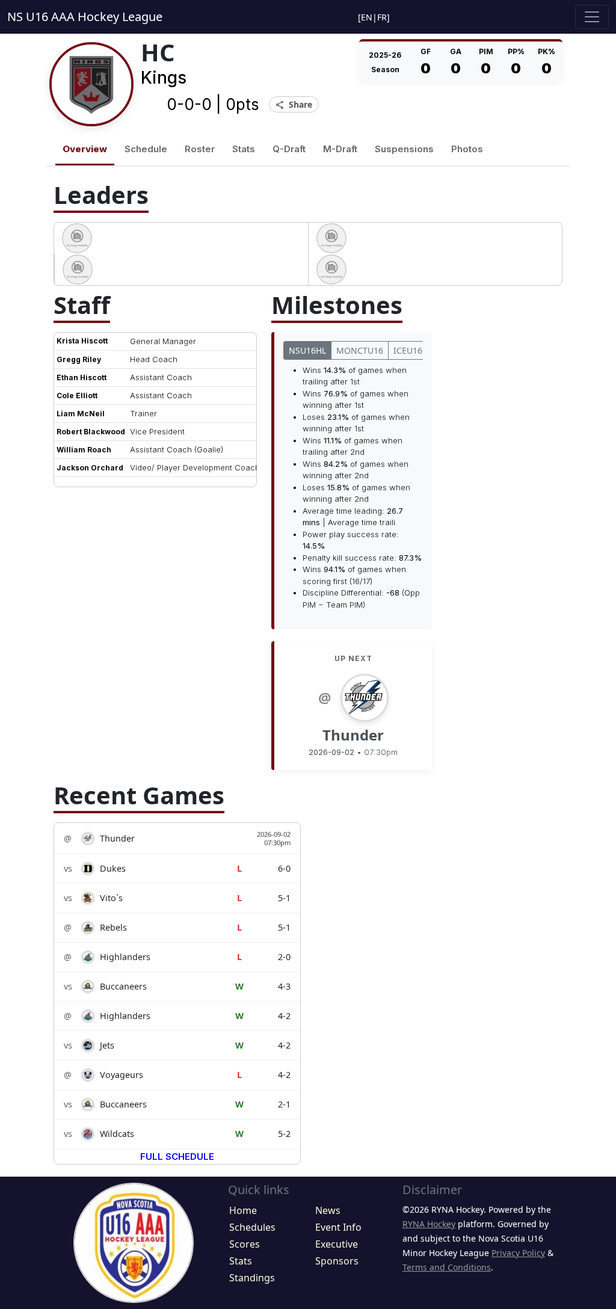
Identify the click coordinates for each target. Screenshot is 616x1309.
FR (382, 17)
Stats (243, 149)
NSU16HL (307, 350)
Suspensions (404, 149)
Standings (252, 1277)
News (327, 1210)
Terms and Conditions (446, 1267)
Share (294, 105)
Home (243, 1210)
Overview (85, 149)
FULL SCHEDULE (177, 1156)
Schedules (252, 1227)
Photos (467, 149)
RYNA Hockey (428, 1224)
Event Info (338, 1227)
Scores (244, 1244)
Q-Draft (289, 149)
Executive (336, 1244)
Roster (200, 149)
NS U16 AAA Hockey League (84, 16)
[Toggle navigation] (592, 17)
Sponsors (337, 1260)
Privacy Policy (518, 1252)
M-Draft (340, 149)
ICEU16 (407, 350)
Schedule (146, 149)
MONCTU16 (359, 350)
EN (366, 17)
